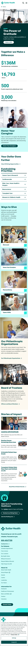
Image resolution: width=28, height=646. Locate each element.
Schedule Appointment (7, 548)
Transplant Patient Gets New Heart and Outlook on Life (9, 469)
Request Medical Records (7, 561)
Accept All (14, 642)
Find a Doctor (4, 551)
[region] (14, 631)
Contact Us (4, 544)
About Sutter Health (6, 570)
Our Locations (4, 553)
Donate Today (7, 604)
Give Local (6, 245)
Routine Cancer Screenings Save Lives (8, 441)
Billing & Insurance (6, 559)
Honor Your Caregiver (9, 146)
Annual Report (6, 572)
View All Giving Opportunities (10, 164)
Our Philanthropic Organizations (10, 358)
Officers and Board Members (9, 404)
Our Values (4, 582)
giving (6, 509)
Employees (4, 588)
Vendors (3, 596)
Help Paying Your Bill (6, 564)
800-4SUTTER (6, 540)
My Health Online (5, 556)
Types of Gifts (7, 312)
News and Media (6, 594)
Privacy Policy (15, 634)
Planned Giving (7, 290)
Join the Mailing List (7, 516)
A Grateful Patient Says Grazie (9, 453)
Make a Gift (8, 42)
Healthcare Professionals (7, 591)
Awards (3, 575)
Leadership (4, 580)
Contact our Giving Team (10, 513)
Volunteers (4, 599)
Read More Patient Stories (17, 486)
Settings (14, 638)
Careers (3, 577)
